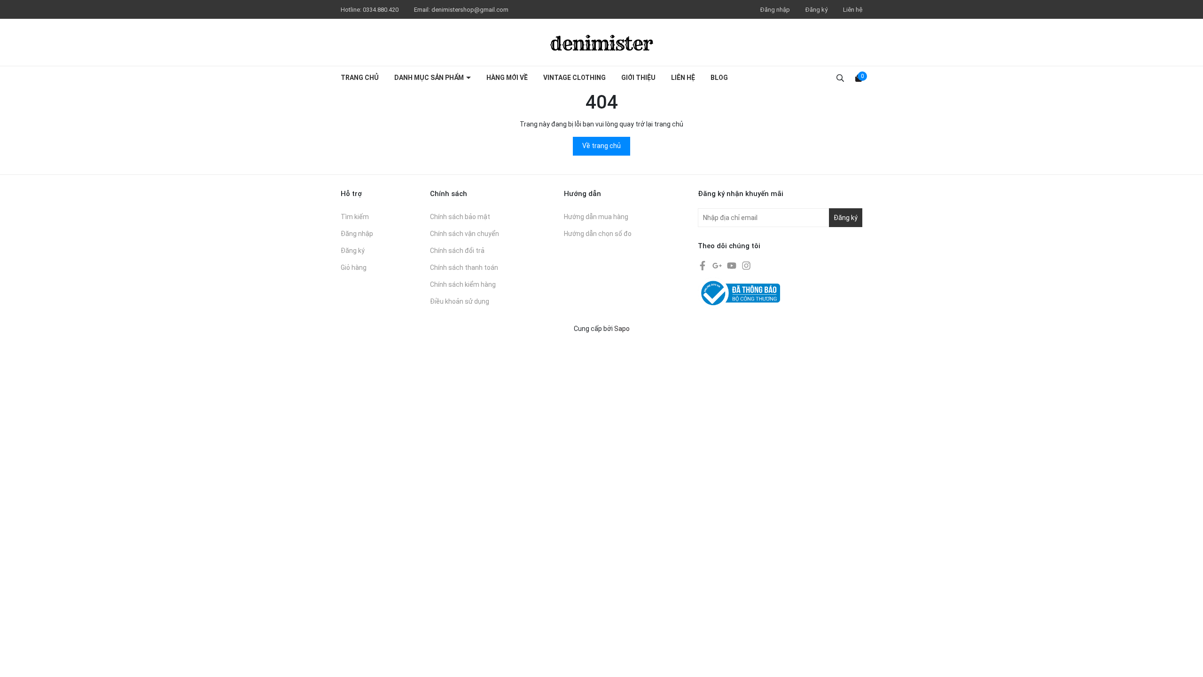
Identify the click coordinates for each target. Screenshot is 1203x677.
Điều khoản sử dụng (459, 301)
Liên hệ (852, 9)
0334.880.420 (381, 9)
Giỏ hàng (354, 267)
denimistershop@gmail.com (469, 9)
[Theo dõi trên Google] (717, 265)
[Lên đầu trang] (1187, 660)
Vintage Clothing (574, 77)
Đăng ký (816, 9)
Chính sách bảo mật (460, 216)
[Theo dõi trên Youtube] (732, 265)
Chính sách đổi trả (457, 250)
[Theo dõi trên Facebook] (703, 265)
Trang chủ (360, 77)
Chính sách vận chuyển (464, 233)
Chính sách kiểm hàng (463, 284)
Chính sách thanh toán (464, 267)
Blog (719, 77)
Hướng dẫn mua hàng (596, 216)
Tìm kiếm (355, 216)
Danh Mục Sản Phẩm (429, 77)
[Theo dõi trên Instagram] (746, 265)
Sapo (622, 328)
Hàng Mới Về (507, 77)
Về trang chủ (601, 146)
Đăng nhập (775, 9)
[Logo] (601, 42)
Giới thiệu (638, 77)
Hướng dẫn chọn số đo (598, 233)
